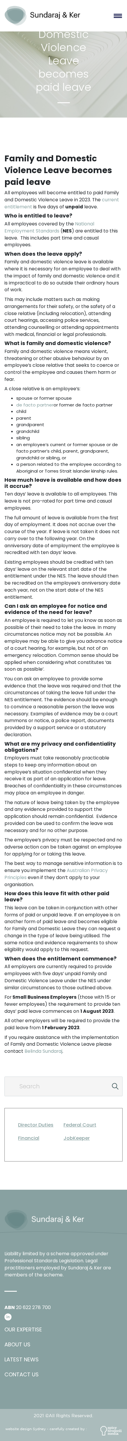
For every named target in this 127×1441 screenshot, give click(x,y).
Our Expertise (23, 1329)
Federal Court (80, 1125)
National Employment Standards (49, 227)
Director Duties (35, 1125)
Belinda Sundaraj (43, 1051)
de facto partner (34, 405)
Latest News (21, 1359)
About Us (17, 1344)
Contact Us (21, 1374)
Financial (28, 1138)
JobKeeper (77, 1138)
